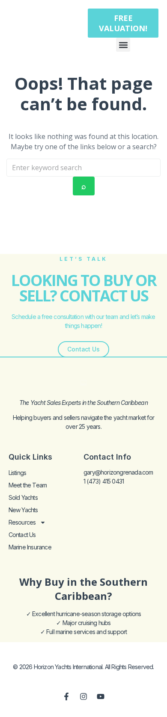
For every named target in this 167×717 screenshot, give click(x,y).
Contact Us (22, 534)
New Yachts (23, 509)
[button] (123, 45)
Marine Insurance (30, 547)
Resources (22, 522)
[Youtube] (100, 696)
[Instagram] (83, 696)
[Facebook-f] (66, 696)
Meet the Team (28, 485)
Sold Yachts (23, 497)
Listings (18, 472)
